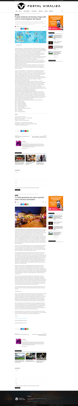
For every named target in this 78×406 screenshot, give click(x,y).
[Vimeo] (61, 0)
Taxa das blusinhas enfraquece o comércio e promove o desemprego (30, 163)
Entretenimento (17, 161)
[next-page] (16, 166)
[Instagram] (58, 0)
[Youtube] (62, 0)
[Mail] (25, 148)
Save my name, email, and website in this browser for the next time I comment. (27, 187)
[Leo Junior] (15, 26)
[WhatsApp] (28, 29)
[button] (62, 11)
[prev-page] (15, 166)
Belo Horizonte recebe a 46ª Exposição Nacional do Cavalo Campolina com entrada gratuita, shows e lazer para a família (57, 37)
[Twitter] (60, 0)
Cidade (21, 13)
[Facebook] (57, 0)
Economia (27, 161)
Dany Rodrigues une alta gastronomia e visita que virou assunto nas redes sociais (40, 163)
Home (15, 13)
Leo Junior (18, 26)
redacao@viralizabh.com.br (34, 401)
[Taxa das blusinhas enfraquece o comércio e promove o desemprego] (31, 158)
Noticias (18, 13)
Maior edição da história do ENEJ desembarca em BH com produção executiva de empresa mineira (19, 163)
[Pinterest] (25, 29)
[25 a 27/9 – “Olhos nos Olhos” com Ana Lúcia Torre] (50, 42)
